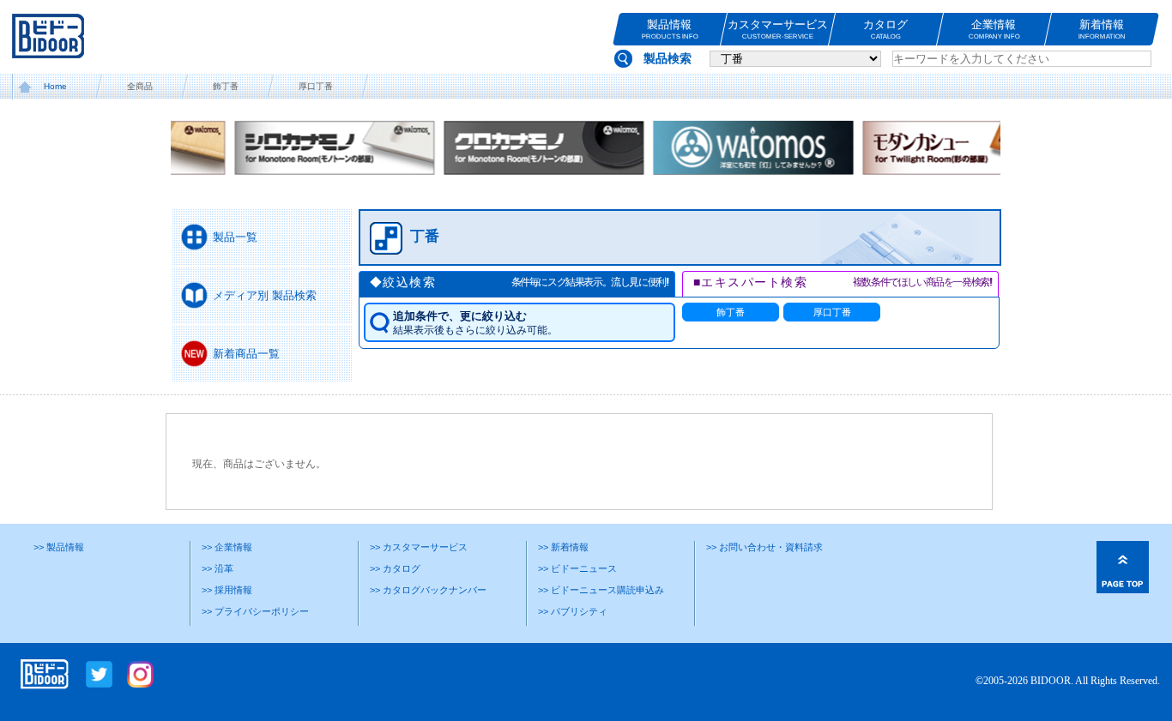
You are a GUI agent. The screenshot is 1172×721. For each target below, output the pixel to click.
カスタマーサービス (778, 29)
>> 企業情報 (227, 547)
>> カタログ (395, 568)
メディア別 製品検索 (265, 295)
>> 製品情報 (58, 547)
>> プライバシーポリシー (255, 611)
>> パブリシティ (572, 611)
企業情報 (994, 29)
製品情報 (670, 29)
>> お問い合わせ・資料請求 (764, 547)
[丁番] (669, 257)
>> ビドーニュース (577, 568)
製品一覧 (235, 237)
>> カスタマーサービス (419, 547)
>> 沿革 (217, 568)
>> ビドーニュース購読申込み (601, 590)
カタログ (886, 29)
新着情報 (1102, 29)
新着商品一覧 (246, 353)
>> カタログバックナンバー (428, 590)
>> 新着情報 (563, 547)
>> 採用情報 (227, 590)
